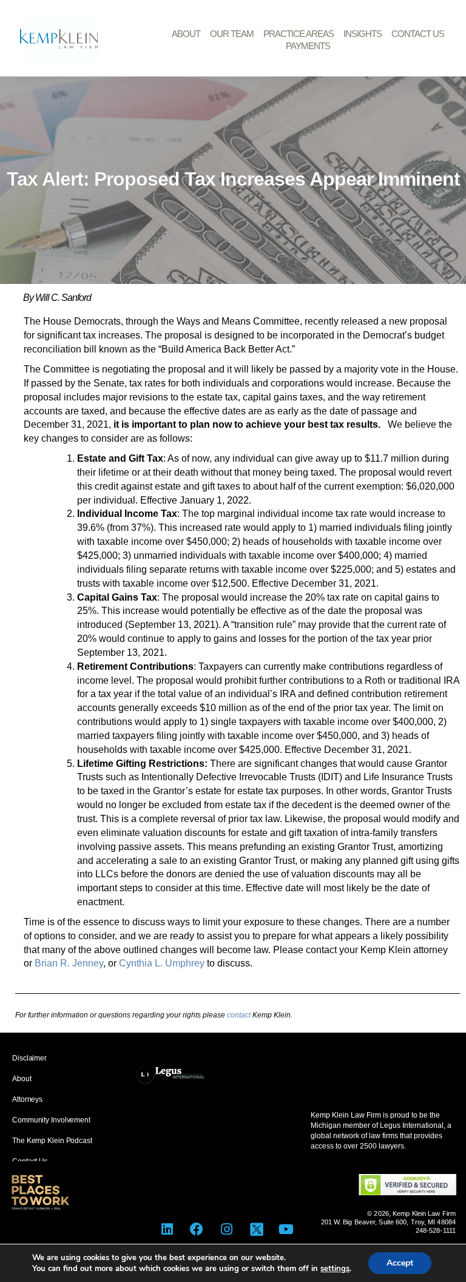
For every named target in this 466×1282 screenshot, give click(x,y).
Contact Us (417, 34)
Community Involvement (51, 1120)
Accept (400, 1263)
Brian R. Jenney (69, 963)
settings (335, 1268)
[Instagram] (226, 1229)
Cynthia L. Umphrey (161, 963)
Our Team (232, 34)
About (186, 34)
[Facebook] (197, 1229)
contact (239, 1015)
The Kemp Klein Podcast (52, 1140)
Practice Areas (298, 34)
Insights (362, 34)
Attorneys (27, 1099)
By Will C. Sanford (57, 297)
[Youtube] (286, 1229)
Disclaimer (29, 1058)
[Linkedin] (167, 1229)
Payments (308, 46)
